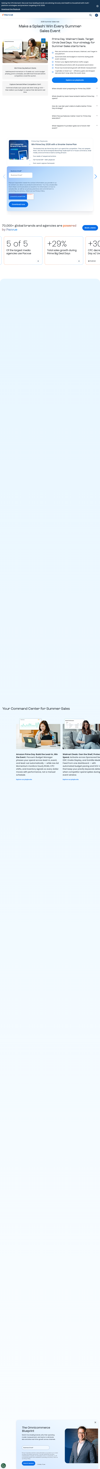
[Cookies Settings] (3, 1465)
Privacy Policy (27, 1458)
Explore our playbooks (75, 80)
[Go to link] (38, 261)
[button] (95, 176)
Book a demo (90, 228)
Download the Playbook (10, 9)
